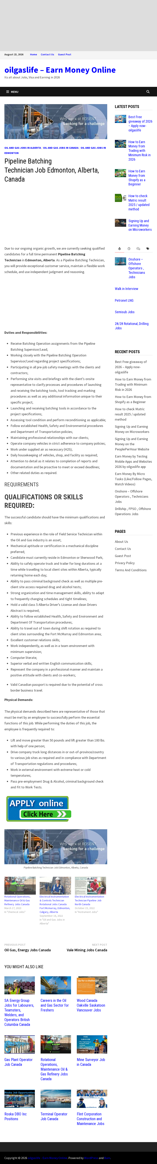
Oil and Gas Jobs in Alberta (22, 147)
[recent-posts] (129, 248)
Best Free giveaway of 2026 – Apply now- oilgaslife (140, 123)
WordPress (91, 1158)
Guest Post (64, 54)
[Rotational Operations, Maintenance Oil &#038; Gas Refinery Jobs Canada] (20, 886)
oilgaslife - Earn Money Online (47, 1158)
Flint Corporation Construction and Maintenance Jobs (90, 1119)
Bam (107, 1158)
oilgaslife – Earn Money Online (60, 69)
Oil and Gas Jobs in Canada (60, 147)
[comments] (138, 248)
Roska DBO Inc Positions (15, 1116)
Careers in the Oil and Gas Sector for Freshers (55, 1005)
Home (33, 54)
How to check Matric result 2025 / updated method (139, 202)
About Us (121, 541)
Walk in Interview (126, 289)
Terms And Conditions (131, 570)
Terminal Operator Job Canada (54, 1116)
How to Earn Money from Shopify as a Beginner (136, 177)
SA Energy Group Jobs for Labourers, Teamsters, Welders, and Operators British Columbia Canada (19, 1012)
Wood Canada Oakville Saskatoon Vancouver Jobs (91, 1005)
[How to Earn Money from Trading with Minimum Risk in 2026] (120, 142)
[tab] (119, 248)
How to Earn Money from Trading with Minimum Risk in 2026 (139, 150)
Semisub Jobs (125, 312)
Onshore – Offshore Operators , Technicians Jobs (136, 268)
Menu (14, 92)
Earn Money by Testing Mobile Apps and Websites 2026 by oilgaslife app (133, 461)
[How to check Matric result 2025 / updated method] (120, 196)
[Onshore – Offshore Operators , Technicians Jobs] (120, 260)
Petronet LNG (124, 300)
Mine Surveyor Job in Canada (91, 1062)
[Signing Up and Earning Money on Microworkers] (120, 221)
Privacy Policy (125, 563)
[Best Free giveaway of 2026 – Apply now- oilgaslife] (120, 117)
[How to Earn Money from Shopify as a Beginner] (120, 171)
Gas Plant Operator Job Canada (18, 1062)
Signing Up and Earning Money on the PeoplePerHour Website (132, 444)
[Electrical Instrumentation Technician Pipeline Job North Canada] (90, 886)
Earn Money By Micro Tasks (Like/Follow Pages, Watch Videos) (133, 479)
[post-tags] (147, 248)
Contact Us (47, 54)
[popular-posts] (119, 248)
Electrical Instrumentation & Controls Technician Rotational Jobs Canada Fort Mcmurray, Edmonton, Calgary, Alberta (55, 904)
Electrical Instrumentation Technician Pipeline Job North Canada (89, 900)
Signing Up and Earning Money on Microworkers (140, 225)
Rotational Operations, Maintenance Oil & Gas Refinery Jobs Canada (17, 900)
